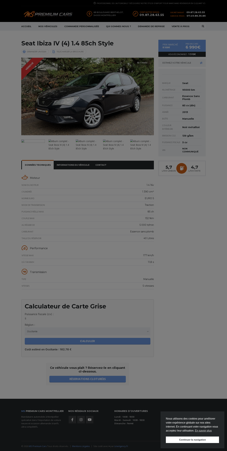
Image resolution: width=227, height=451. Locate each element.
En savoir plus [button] (203, 430)
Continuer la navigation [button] (192, 439)
